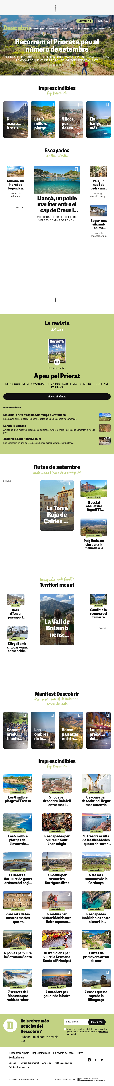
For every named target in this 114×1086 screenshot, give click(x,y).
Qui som (13, 1063)
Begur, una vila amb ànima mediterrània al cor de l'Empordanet (100, 230)
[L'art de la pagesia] (105, 428)
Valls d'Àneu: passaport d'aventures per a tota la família (15, 619)
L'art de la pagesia (14, 426)
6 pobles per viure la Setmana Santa (18, 955)
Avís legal (46, 1063)
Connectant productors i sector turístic (17, 737)
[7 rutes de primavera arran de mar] (96, 939)
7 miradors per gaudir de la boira (57, 994)
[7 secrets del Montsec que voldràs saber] (17, 978)
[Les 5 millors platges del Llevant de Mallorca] (17, 822)
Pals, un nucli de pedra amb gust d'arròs (99, 188)
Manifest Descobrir (57, 694)
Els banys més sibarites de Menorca (98, 130)
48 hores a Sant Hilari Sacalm (22, 439)
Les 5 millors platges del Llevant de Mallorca (18, 842)
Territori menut (87, 29)
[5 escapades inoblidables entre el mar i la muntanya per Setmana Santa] (96, 900)
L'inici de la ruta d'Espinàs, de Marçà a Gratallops (34, 415)
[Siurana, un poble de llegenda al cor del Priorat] (15, 171)
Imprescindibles (52, 29)
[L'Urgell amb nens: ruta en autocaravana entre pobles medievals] (17, 632)
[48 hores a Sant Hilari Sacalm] (105, 441)
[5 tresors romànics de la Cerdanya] (96, 861)
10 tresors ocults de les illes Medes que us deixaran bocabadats (96, 842)
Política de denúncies (19, 1067)
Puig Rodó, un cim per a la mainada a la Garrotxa (94, 546)
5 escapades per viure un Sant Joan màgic (57, 840)
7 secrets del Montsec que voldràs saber (18, 996)
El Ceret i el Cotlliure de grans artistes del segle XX (18, 881)
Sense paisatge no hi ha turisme (70, 737)
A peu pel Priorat (57, 376)
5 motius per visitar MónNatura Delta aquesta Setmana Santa (56, 920)
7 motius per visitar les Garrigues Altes (57, 879)
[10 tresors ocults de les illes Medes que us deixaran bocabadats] (96, 822)
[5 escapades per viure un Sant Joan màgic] (56, 822)
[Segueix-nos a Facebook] (95, 1060)
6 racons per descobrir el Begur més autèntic (96, 801)
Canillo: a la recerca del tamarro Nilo (98, 615)
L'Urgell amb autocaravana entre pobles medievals (17, 649)
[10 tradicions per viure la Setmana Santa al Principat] (56, 939)
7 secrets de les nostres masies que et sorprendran (18, 920)
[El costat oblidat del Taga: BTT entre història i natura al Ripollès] (93, 488)
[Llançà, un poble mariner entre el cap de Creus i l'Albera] (57, 180)
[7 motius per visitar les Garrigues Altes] (56, 861)
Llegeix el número (57, 396)
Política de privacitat (29, 1063)
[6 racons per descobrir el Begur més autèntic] (96, 783)
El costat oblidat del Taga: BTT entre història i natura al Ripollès (94, 512)
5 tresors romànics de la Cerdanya (96, 879)
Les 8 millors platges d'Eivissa (42, 126)
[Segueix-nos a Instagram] (89, 1060)
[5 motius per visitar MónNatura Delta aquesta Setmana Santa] (56, 900)
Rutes (77, 29)
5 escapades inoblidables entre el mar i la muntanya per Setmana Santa (96, 922)
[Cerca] (109, 28)
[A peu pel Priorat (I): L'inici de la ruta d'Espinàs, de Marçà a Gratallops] (105, 417)
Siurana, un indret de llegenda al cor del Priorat (15, 188)
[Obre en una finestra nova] (91, 1079)
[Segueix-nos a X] (102, 1060)
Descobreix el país (37, 29)
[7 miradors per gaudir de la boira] (56, 978)
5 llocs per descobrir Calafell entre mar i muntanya (57, 803)
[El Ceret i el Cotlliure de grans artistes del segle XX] (17, 861)
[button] (51, 65)
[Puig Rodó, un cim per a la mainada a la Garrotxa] (93, 527)
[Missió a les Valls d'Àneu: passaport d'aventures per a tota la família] (15, 599)
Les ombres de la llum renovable (43, 739)
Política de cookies (63, 1063)
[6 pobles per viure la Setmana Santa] (17, 939)
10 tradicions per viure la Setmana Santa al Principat (57, 957)
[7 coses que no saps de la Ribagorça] (96, 978)
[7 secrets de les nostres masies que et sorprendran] (17, 900)
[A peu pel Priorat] (57, 351)
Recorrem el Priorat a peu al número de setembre (57, 46)
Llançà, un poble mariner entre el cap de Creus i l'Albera (57, 208)
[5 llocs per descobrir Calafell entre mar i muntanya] (56, 783)
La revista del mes (67, 29)
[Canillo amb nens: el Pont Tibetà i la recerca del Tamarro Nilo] (98, 599)
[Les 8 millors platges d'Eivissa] (17, 783)
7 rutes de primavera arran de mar (96, 957)
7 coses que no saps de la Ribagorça (96, 996)
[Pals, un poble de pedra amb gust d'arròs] (98, 171)
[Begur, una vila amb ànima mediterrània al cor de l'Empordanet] (98, 210)
